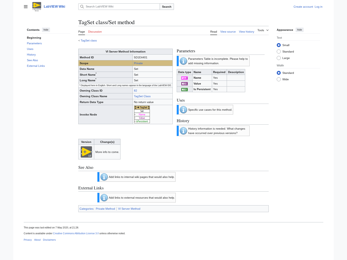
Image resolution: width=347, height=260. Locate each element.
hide (46, 29)
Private (138, 63)
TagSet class (89, 40)
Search (166, 6)
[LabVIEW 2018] (86, 151)
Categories (86, 208)
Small (285, 44)
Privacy (28, 239)
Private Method (105, 208)
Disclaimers (49, 239)
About (37, 239)
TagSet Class (142, 96)
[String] (184, 77)
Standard (288, 51)
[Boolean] (184, 89)
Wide (285, 79)
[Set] (142, 114)
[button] (25, 6)
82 (135, 90)
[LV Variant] (184, 83)
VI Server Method (129, 208)
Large (286, 57)
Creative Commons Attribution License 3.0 (76, 233)
